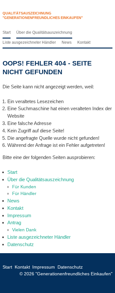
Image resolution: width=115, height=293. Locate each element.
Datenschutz (20, 244)
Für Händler (24, 193)
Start (7, 32)
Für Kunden (24, 186)
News (67, 42)
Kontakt (83, 42)
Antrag (14, 222)
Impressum (19, 215)
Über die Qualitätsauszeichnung (44, 32)
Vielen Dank (24, 229)
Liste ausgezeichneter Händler (29, 42)
